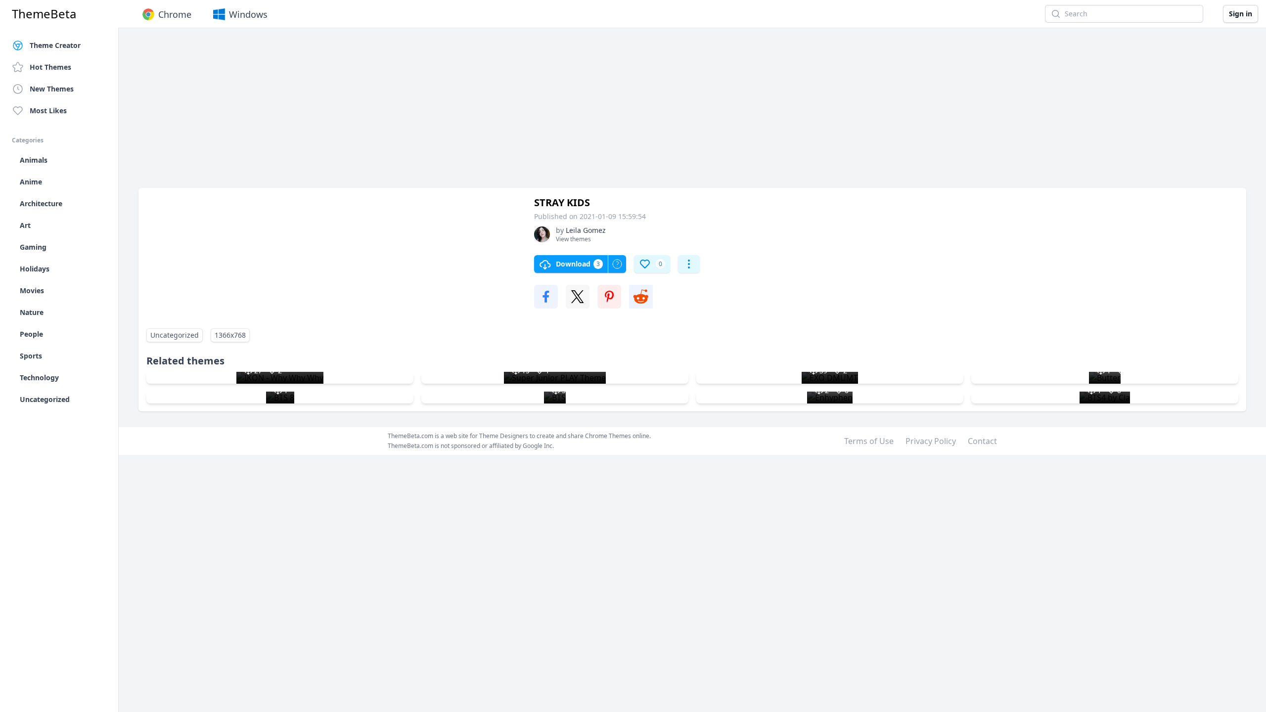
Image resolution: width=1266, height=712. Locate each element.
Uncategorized (174, 335)
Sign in (1240, 13)
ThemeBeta (44, 14)
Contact (982, 441)
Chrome (174, 14)
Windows (248, 14)
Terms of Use (869, 441)
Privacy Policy (930, 441)
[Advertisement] (435, 113)
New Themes (52, 88)
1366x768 (230, 335)
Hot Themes (50, 67)
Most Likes (48, 110)
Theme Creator (55, 45)
